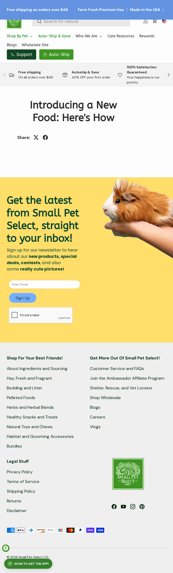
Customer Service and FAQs (117, 368)
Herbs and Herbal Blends (30, 407)
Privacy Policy (20, 472)
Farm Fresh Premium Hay (101, 9)
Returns (14, 501)
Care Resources (121, 36)
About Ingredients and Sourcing (37, 368)
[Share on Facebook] (45, 137)
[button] (154, 21)
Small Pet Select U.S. (34, 557)
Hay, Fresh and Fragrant (29, 378)
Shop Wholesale (105, 397)
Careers (97, 417)
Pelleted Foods (21, 397)
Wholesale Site (35, 45)
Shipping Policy (21, 491)
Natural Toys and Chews (30, 426)
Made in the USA (145, 9)
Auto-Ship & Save (54, 36)
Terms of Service (23, 481)
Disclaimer (17, 510)
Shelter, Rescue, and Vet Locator (121, 388)
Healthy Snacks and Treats (32, 417)
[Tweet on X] (36, 137)
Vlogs (95, 426)
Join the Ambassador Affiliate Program (127, 378)
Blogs (12, 45)
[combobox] (81, 21)
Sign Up (22, 298)
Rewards (146, 36)
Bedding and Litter (24, 388)
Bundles (14, 446)
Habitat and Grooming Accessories (40, 436)
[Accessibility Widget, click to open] (5, 548)
